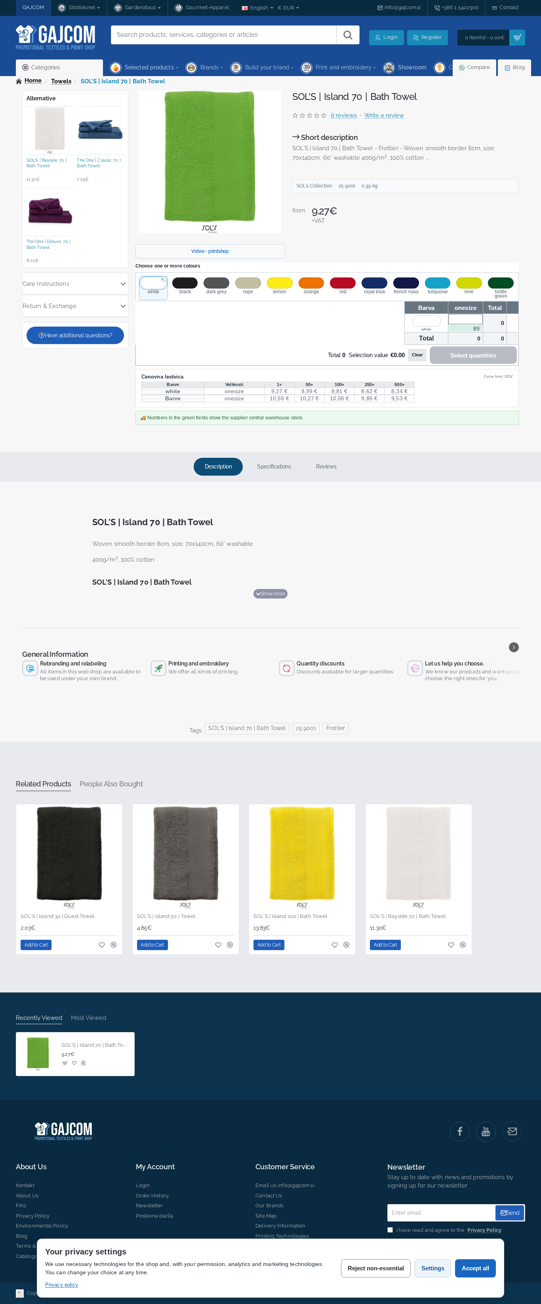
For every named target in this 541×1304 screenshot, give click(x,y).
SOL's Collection (315, 186)
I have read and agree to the (448, 1230)
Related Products (43, 784)
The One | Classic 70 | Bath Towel (98, 163)
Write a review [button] (384, 115)
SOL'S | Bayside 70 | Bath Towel (47, 163)
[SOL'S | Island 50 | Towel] (186, 857)
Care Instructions (46, 283)
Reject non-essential (376, 1268)
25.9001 (306, 728)
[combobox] (223, 35)
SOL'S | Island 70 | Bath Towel (247, 728)
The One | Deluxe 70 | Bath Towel (48, 244)
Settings (432, 1268)
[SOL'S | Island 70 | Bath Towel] (38, 1054)
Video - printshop (210, 251)
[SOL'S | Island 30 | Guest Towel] (69, 857)
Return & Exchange (49, 306)
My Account (155, 1167)
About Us (31, 1167)
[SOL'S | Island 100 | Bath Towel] (302, 857)
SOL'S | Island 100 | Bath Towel (290, 916)
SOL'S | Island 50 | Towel (166, 916)
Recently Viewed (39, 1017)
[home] (29, 81)
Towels (61, 81)
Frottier (335, 728)
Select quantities (473, 355)
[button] (270, 593)
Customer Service (285, 1167)
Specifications (274, 466)
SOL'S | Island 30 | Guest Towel (58, 916)
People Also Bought (111, 784)
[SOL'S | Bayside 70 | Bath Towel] (419, 857)
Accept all (475, 1268)
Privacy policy (61, 1285)
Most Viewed (88, 1017)
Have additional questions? (78, 335)
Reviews (326, 466)
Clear (417, 354)
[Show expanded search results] (347, 35)
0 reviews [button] (344, 115)
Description (218, 466)
